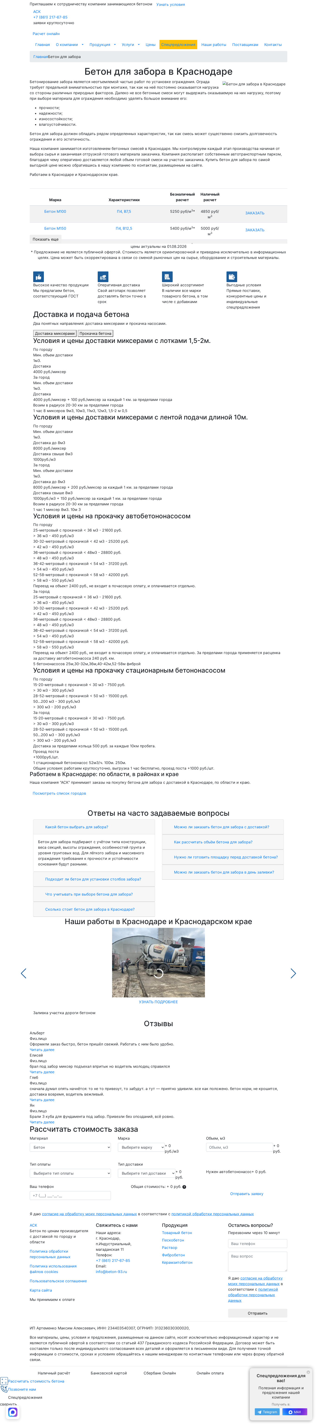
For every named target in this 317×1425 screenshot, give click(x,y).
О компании (67, 44)
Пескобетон (173, 1240)
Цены (150, 44)
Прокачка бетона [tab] (95, 333)
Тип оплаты (40, 1164)
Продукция (100, 44)
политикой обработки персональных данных (212, 1214)
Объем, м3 (215, 1138)
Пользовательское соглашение (58, 1281)
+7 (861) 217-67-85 (50, 17)
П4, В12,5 (124, 228)
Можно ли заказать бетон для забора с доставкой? (221, 827)
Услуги (128, 44)
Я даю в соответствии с (142, 1214)
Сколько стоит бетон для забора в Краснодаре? (89, 909)
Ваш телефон (42, 1186)
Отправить (258, 1313)
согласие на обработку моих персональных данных (89, 1214)
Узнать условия (170, 4)
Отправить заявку (246, 1193)
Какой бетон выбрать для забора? (76, 827)
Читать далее (42, 1049)
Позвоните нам (22, 1389)
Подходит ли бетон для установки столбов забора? (92, 879)
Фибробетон (173, 1255)
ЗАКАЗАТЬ (254, 213)
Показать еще (45, 239)
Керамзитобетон (177, 1262)
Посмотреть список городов (59, 793)
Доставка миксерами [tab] (55, 333)
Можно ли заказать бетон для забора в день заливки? (223, 872)
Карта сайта (41, 1290)
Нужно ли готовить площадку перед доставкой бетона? (225, 857)
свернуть (8, 1404)
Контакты (273, 44)
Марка (124, 1138)
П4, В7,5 (124, 211)
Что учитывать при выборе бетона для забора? (88, 894)
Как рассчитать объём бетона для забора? (212, 842)
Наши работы (213, 44)
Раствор (169, 1247)
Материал (39, 1138)
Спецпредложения (178, 44)
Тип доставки (130, 1164)
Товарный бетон (177, 1232)
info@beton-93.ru (111, 1271)
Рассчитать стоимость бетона (36, 1381)
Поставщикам (245, 44)
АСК (37, 11)
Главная (42, 44)
